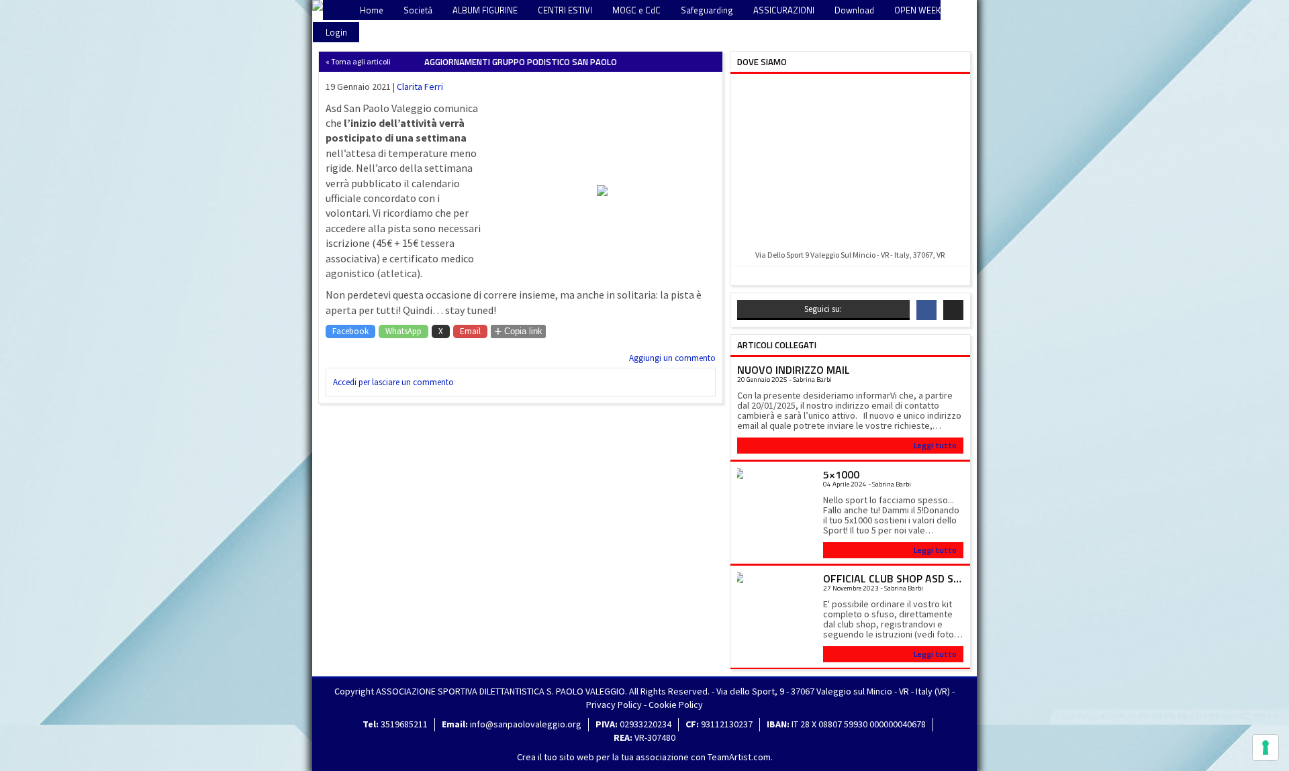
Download (854, 10)
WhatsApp (403, 331)
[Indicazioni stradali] (850, 163)
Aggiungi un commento (672, 358)
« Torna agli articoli (358, 61)
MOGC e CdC (636, 10)
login (336, 32)
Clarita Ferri (420, 87)
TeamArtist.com (739, 757)
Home (371, 10)
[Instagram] (953, 310)
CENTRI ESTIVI (565, 10)
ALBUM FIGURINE (485, 10)
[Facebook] (926, 310)
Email (470, 331)
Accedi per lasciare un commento (393, 382)
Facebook (350, 331)
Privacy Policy (614, 705)
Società (417, 10)
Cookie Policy (676, 705)
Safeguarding (707, 10)
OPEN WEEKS (920, 10)
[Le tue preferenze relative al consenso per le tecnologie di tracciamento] (1265, 747)
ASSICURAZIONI (783, 10)
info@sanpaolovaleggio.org (525, 724)
